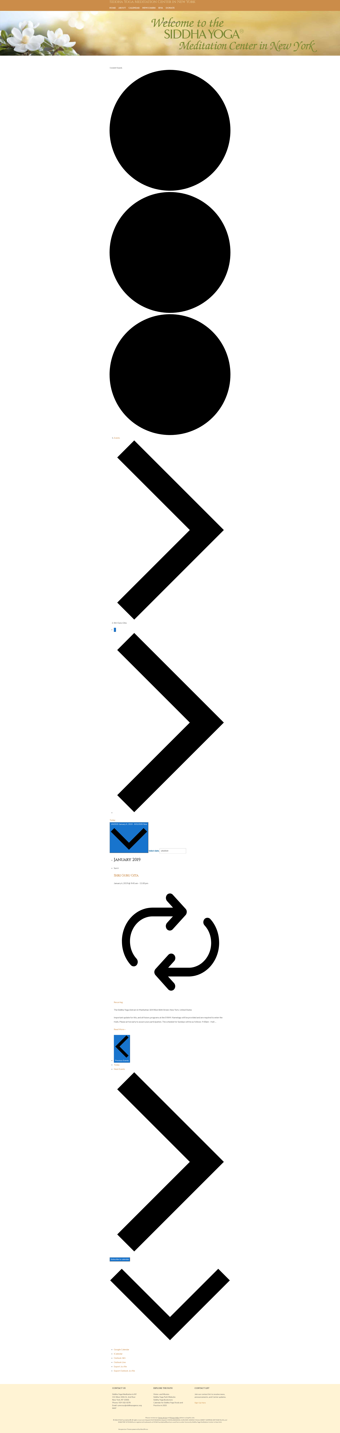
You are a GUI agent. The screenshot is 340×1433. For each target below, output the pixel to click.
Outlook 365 (120, 1358)
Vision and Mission (161, 1394)
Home (112, 8)
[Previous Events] (115, 630)
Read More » (120, 1029)
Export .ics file (120, 1366)
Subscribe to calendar (120, 1259)
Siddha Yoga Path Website (164, 1397)
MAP (114, 1408)
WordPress (144, 1429)
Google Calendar (121, 1349)
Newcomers (149, 8)
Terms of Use (162, 1418)
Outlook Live (120, 1362)
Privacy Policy (175, 1418)
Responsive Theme (125, 1429)
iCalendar (118, 1353)
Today (112, 820)
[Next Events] (170, 812)
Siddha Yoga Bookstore (163, 1400)
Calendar (134, 8)
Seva (160, 8)
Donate (170, 8)
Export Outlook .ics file (124, 1370)
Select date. (154, 850)
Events (117, 437)
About (122, 8)
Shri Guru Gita (126, 875)
